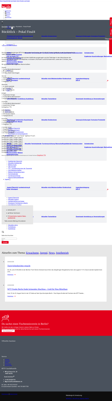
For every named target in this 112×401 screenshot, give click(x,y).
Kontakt (5, 242)
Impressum (5, 394)
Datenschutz (13, 394)
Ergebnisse (87, 56)
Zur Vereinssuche (7, 331)
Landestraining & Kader (18, 79)
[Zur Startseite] (6, 8)
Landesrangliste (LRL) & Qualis (14, 55)
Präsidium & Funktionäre (15, 36)
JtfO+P (78, 80)
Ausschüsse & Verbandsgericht (18, 134)
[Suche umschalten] (2, 232)
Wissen (20, 38)
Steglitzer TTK (41, 155)
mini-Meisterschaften (12, 61)
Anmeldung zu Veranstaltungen (94, 99)
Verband (9, 28)
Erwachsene (13, 216)
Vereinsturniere (77, 53)
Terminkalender (36, 144)
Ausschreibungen (97, 56)
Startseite (5, 26)
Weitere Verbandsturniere (15, 63)
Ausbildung (29, 99)
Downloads (79, 99)
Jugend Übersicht (12, 78)
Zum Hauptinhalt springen (8, 1)
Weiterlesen (10, 274)
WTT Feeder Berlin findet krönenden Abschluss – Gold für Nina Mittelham (37, 289)
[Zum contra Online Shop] (14, 354)
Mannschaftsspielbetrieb (63, 144)
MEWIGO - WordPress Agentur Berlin (77, 398)
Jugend (19, 216)
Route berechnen (8, 376)
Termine (7, 359)
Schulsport (14, 80)
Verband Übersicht (14, 128)
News (24, 216)
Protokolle (101, 36)
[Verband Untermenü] (12, 28)
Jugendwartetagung (82, 78)
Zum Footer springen (23, 1)
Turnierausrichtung (48, 144)
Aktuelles (44, 36)
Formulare (94, 36)
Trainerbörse (52, 99)
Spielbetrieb (11, 218)
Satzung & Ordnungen (83, 36)
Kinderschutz (8, 10)
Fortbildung (21, 99)
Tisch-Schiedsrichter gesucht (18, 266)
